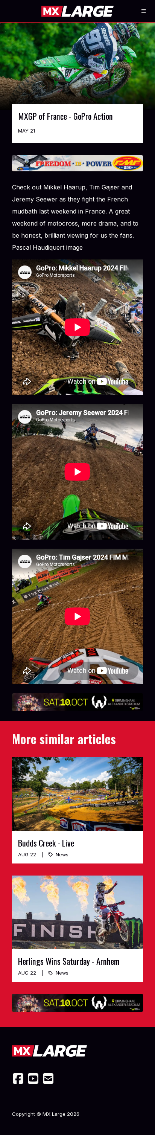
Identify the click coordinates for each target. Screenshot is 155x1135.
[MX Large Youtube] (33, 1078)
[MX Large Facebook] (18, 1078)
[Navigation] (143, 11)
